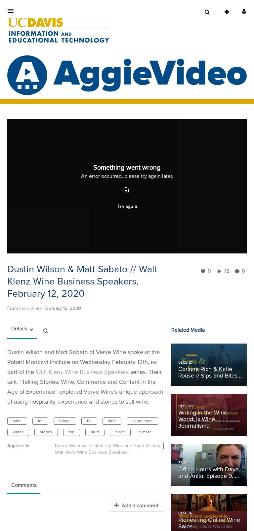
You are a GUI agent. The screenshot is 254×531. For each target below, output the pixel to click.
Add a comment (139, 505)
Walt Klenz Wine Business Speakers (82, 372)
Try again (127, 206)
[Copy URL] (127, 190)
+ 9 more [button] (143, 432)
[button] (12, 11)
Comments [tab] (23, 485)
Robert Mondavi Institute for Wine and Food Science (108, 446)
